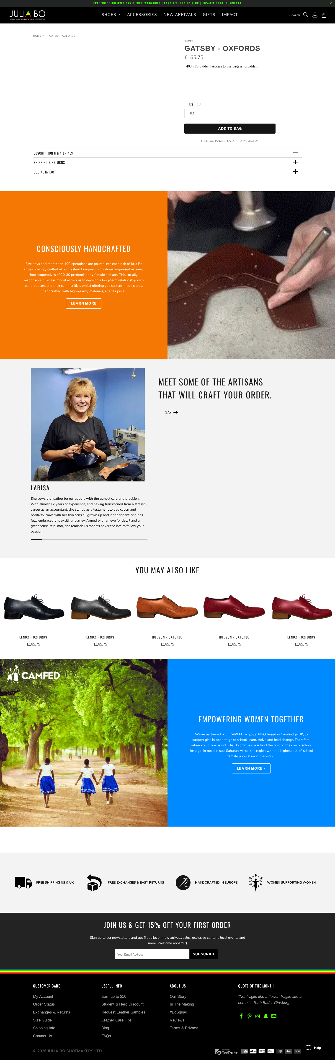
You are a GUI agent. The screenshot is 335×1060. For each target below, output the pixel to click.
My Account (43, 996)
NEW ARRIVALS (180, 14)
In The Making (182, 1004)
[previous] (160, 413)
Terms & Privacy (184, 1028)
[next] (175, 413)
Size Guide (42, 1020)
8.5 (192, 113)
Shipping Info (44, 1028)
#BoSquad (178, 1012)
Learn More (84, 303)
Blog (105, 1028)
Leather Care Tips (116, 1020)
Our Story (178, 996)
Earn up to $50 (113, 996)
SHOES (109, 14)
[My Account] (312, 15)
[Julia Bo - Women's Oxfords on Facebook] (241, 1017)
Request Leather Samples (123, 1012)
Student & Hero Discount (122, 1004)
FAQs (106, 1036)
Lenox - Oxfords (33, 608)
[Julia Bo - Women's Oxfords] (25, 15)
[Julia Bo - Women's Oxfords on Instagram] (257, 1017)
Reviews (177, 1020)
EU (198, 104)
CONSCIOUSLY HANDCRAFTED (84, 248)
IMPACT (230, 14)
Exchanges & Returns (51, 1012)
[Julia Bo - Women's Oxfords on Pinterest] (249, 1017)
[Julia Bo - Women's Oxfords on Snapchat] (266, 1017)
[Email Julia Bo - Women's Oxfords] (274, 1017)
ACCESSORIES (142, 14)
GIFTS (209, 14)
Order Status (44, 1004)
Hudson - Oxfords (167, 608)
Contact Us (42, 1036)
